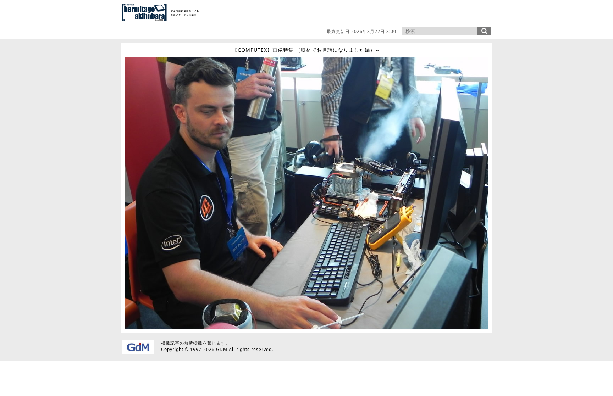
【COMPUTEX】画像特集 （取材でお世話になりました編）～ (306, 49)
